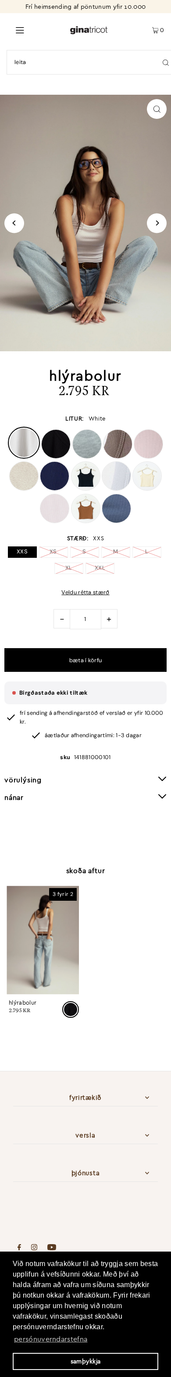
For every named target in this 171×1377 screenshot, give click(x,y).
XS (53, 551)
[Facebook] (19, 1248)
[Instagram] (34, 1248)
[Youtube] (51, 1248)
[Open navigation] (35, 29)
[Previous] (14, 223)
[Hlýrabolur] (43, 940)
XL (68, 567)
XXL (100, 567)
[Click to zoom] (157, 109)
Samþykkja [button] (86, 1361)
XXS (22, 551)
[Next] (157, 223)
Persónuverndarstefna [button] (50, 1338)
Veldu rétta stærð (85, 592)
